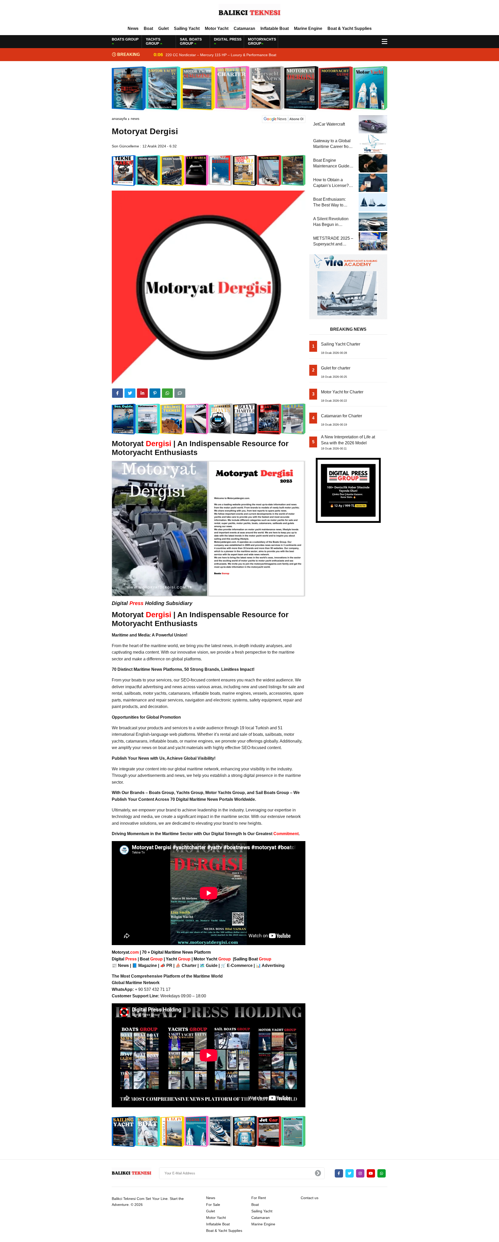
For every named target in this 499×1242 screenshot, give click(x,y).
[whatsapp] (381, 1173)
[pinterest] (155, 393)
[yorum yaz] (180, 393)
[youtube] (371, 1173)
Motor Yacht (216, 28)
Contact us (309, 1198)
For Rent (258, 1198)
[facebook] (117, 393)
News (133, 28)
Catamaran (244, 28)
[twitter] (130, 393)
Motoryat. (125, 952)
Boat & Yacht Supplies (349, 28)
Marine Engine (308, 28)
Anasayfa (119, 118)
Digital (125, 959)
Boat (148, 28)
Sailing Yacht (187, 28)
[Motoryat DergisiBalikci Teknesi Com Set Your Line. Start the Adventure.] (249, 13)
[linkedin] (142, 393)
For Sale (213, 1204)
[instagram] (360, 1173)
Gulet (163, 28)
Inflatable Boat (274, 28)
